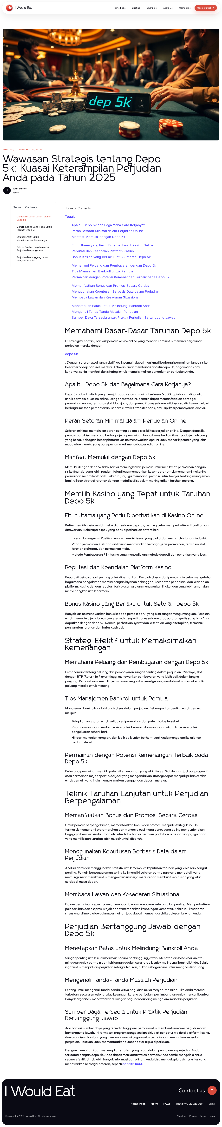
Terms (203, 1115)
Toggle (70, 217)
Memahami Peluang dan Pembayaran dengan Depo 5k (114, 265)
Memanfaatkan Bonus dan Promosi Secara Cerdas (110, 286)
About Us (181, 1115)
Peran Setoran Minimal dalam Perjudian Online (107, 231)
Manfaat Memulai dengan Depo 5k (98, 237)
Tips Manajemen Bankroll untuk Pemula (102, 271)
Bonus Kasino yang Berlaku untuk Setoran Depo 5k (111, 257)
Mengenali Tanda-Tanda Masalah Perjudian (105, 312)
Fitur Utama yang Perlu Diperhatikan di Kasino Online (112, 245)
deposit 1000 (132, 1064)
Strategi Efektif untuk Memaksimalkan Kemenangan (32, 238)
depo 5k (71, 354)
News (154, 1104)
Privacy (193, 1115)
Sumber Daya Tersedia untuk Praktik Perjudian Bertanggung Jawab (124, 317)
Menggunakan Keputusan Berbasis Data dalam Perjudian (115, 291)
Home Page (138, 1104)
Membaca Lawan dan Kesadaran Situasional (105, 297)
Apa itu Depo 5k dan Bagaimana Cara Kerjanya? (108, 225)
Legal (212, 1115)
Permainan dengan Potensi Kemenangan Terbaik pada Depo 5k (120, 277)
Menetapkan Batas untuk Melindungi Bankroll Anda (111, 306)
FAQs (166, 1104)
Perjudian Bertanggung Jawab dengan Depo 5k (33, 259)
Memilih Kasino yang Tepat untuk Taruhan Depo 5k (34, 228)
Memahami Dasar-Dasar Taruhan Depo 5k (34, 218)
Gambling (8, 149)
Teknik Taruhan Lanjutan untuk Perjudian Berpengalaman (33, 249)
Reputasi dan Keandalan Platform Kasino (103, 251)
